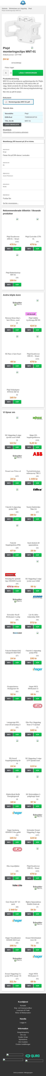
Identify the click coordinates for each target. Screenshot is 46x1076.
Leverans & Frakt (23, 1010)
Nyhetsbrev (23, 1039)
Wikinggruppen (28, 1072)
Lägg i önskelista (12, 124)
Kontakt (23, 1005)
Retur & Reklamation (23, 1013)
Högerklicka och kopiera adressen (15, 132)
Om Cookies (23, 1042)
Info (8, 249)
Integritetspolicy (23, 1032)
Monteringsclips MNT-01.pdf (19, 102)
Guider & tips (23, 1037)
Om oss (23, 1035)
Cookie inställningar (23, 1044)
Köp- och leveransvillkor (23, 1008)
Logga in (23, 1022)
